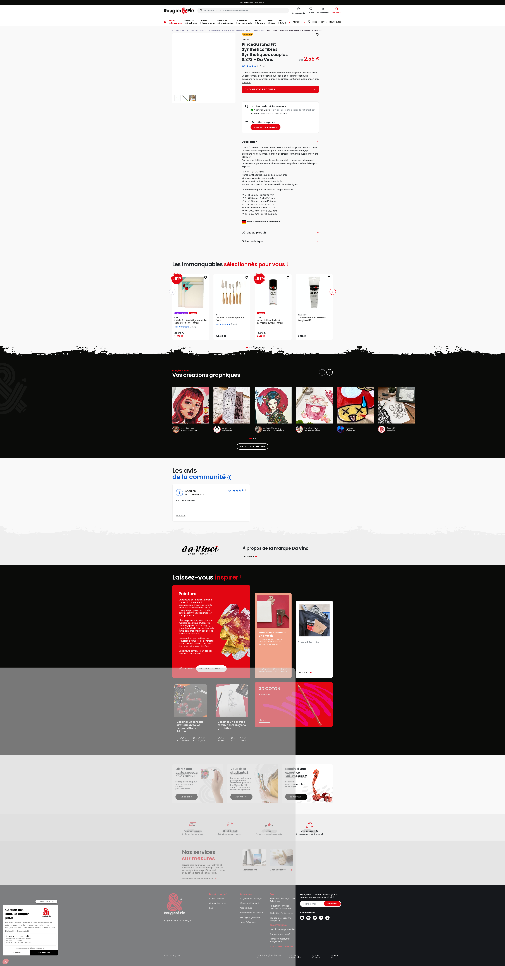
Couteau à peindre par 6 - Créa (230, 319)
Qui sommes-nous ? (280, 934)
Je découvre (296, 797)
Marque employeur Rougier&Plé (280, 940)
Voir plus (246, 83)
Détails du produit (254, 232)
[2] (250, 66)
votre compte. (284, 2)
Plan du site (334, 956)
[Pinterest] (315, 918)
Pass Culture (245, 908)
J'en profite (241, 797)
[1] (247, 66)
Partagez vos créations (252, 446)
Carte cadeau (216, 898)
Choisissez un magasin (265, 127)
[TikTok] (327, 918)
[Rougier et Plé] (174, 904)
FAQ (211, 908)
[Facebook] (302, 918)
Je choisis (186, 797)
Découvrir (303, 673)
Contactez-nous (217, 903)
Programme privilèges (251, 898)
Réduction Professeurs (281, 913)
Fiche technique (252, 241)
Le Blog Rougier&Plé (249, 917)
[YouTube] (308, 918)
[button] (322, 10)
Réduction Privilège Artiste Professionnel (280, 907)
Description (249, 142)
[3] (252, 66)
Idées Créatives (247, 922)
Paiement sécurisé (316, 956)
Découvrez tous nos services (197, 879)
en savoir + (248, 557)
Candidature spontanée (282, 929)
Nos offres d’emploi (281, 946)
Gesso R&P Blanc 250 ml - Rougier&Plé (312, 319)
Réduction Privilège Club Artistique (282, 900)
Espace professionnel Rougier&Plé (281, 919)
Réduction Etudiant (249, 903)
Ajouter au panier (193, 335)
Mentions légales (172, 955)
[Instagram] (321, 918)
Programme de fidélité (251, 912)
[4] (255, 66)
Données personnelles (295, 956)
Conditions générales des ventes (269, 956)
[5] (257, 66)
